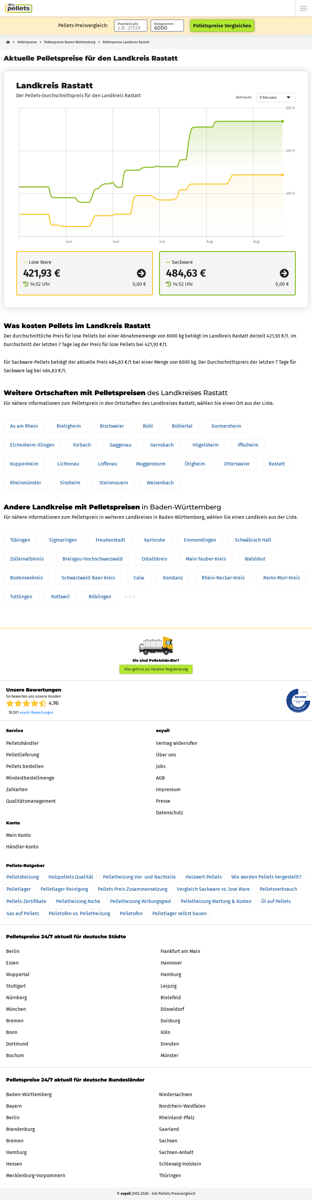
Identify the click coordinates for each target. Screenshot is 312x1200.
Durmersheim (226, 426)
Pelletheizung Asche (78, 901)
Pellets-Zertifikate (26, 901)
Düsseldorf (172, 1009)
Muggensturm (151, 464)
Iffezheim (248, 445)
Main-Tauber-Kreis (206, 559)
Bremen (14, 1021)
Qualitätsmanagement (31, 801)
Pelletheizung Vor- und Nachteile (139, 877)
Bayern (14, 1106)
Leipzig (168, 986)
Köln (165, 1032)
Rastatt (277, 464)
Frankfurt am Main (180, 951)
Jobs (160, 766)
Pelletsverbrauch (278, 889)
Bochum (15, 1055)
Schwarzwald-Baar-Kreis (88, 578)
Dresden (170, 1044)
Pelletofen (131, 913)
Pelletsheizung (22, 877)
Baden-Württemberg (28, 1094)
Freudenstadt (110, 540)
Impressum (168, 789)
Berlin (13, 951)
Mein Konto (18, 835)
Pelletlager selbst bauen (179, 913)
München (16, 1009)
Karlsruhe (154, 540)
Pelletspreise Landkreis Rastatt (126, 42)
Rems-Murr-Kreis (281, 578)
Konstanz (173, 578)
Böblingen (100, 597)
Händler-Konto (22, 847)
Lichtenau (68, 464)
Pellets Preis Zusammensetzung (132, 889)
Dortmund (17, 1044)
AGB (160, 778)
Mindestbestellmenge (30, 778)
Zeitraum (244, 97)
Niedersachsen (175, 1094)
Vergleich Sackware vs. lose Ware (213, 889)
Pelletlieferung (22, 755)
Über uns (166, 755)
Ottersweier (237, 464)
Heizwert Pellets (204, 877)
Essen (12, 963)
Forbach (82, 445)
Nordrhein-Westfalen (182, 1106)
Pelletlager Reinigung (64, 889)
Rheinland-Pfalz (176, 1117)
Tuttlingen (21, 597)
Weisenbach (160, 483)
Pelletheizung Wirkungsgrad (140, 901)
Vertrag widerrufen (176, 743)
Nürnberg (16, 997)
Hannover (171, 963)
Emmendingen (200, 540)
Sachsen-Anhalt (176, 1152)
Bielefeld (171, 997)
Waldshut (255, 559)
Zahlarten (16, 789)
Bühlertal (182, 426)
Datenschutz (169, 813)
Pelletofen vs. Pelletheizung (79, 913)
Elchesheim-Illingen (32, 445)
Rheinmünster (25, 483)
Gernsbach (162, 445)
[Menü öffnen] (303, 8)
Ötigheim (195, 464)
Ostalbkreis (154, 559)
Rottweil (60, 597)
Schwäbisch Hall (253, 540)
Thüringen (170, 1175)
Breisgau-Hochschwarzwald (92, 559)
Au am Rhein (24, 426)
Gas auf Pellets (22, 913)
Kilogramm (164, 24)
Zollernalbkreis (27, 559)
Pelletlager (18, 889)
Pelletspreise (27, 42)
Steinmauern (113, 483)
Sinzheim (70, 483)
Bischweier (112, 426)
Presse (163, 801)
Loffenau (107, 464)
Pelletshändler (22, 743)
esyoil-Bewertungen (36, 712)
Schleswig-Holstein (180, 1164)
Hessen (14, 1164)
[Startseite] (18, 8)
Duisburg (170, 1021)
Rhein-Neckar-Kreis (223, 578)
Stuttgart (16, 986)
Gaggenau (120, 445)
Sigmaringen (63, 540)
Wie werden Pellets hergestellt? (266, 877)
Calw (139, 578)
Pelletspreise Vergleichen (222, 26)
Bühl (148, 426)
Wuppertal (18, 974)
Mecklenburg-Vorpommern (35, 1175)
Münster (169, 1055)
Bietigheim (69, 426)
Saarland (169, 1129)
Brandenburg (20, 1129)
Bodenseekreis (26, 578)
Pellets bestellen (25, 766)
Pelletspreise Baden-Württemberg (69, 42)
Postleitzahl (128, 24)
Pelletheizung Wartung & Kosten (216, 901)
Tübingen (20, 540)
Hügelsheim (206, 445)
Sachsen (168, 1141)
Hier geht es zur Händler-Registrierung (156, 669)
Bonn (11, 1032)
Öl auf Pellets (276, 901)
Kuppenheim (24, 464)
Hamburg (171, 974)
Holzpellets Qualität (70, 877)
